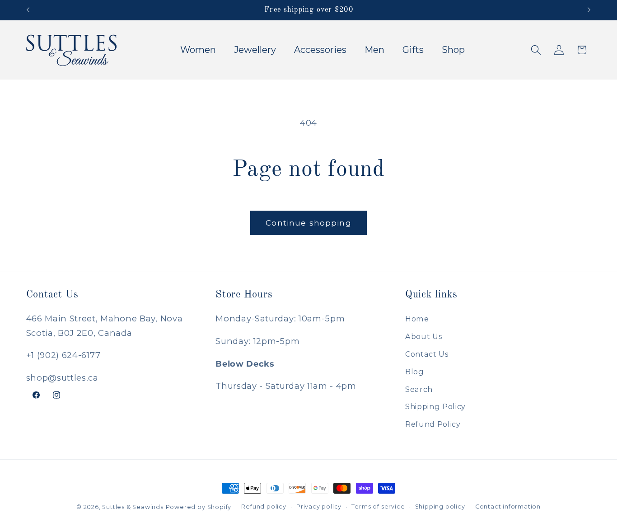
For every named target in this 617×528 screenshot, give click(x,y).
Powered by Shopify (199, 507)
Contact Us (427, 353)
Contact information (508, 506)
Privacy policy (318, 506)
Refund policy (263, 506)
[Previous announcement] (28, 10)
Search (419, 389)
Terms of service (378, 506)
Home (417, 318)
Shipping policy (440, 506)
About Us (423, 336)
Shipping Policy (435, 406)
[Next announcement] (589, 10)
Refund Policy (433, 424)
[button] (535, 49)
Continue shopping (308, 222)
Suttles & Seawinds (133, 507)
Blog (414, 371)
